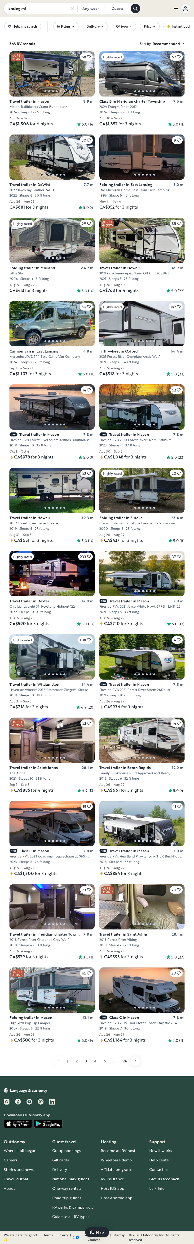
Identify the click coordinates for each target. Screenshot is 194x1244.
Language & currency (28, 1090)
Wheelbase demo (116, 1160)
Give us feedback (164, 1179)
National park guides (70, 1179)
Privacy (62, 1235)
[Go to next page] (135, 1061)
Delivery (59, 1169)
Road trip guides (66, 1198)
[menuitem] (66, 26)
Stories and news (19, 1169)
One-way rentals (66, 1188)
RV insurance (112, 1179)
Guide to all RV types (70, 1216)
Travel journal (16, 1179)
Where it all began (20, 1150)
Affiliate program (116, 1169)
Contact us (158, 1169)
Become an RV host (118, 1150)
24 (125, 1061)
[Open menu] (181, 8)
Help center (159, 1160)
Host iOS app (112, 1188)
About (9, 1188)
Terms (48, 1235)
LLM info (157, 1188)
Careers (10, 1160)
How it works (160, 1150)
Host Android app (116, 1198)
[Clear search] (72, 8)
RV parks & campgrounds (74, 1207)
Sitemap (119, 1235)
